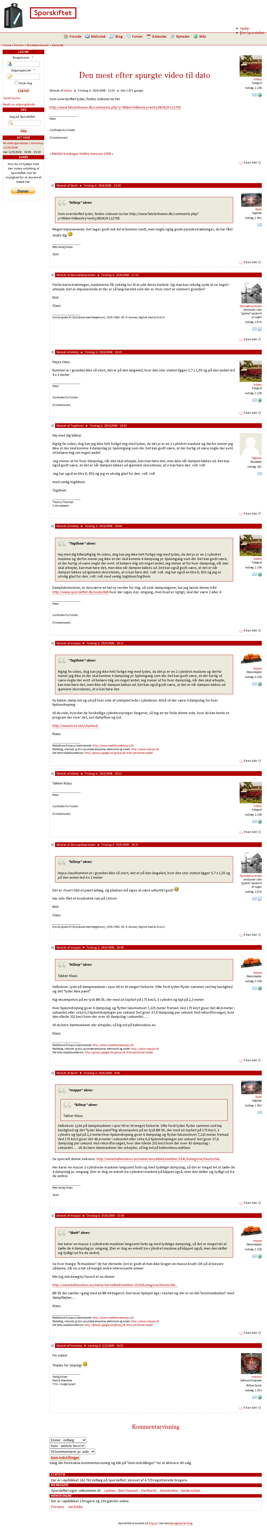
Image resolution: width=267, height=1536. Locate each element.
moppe (75, 643)
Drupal (153, 1523)
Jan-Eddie (75, 1506)
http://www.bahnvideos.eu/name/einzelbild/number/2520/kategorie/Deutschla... (115, 1285)
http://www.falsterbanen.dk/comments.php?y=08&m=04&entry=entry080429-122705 (115, 107)
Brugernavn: (23, 57)
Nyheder (183, 36)
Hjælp (244, 28)
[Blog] (260, 330)
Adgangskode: (23, 70)
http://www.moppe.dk (145, 749)
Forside (75, 36)
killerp (258, 79)
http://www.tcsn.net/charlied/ (75, 725)
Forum (137, 36)
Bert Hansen (128, 1490)
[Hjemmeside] (260, 96)
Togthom (77, 425)
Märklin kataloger (65, 153)
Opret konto (11, 98)
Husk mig (25, 83)
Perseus (57, 1506)
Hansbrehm (169, 1490)
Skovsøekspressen (82, 275)
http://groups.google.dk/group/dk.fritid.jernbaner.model (119, 753)
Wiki (202, 36)
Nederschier (191, 1490)
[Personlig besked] (254, 96)
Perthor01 (149, 1490)
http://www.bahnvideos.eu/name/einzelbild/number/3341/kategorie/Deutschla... (159, 1158)
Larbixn (109, 1490)
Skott (74, 185)
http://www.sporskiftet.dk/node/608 (80, 592)
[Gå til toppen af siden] (260, 162)
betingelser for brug (180, 1523)
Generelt (57, 45)
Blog (119, 36)
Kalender (159, 36)
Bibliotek (98, 36)
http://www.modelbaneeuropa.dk (113, 745)
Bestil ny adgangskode (19, 104)
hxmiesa (76, 1345)
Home (7, 45)
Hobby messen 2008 (95, 153)
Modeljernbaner (38, 45)
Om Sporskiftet (252, 32)
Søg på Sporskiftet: (22, 116)
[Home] (40, 27)
